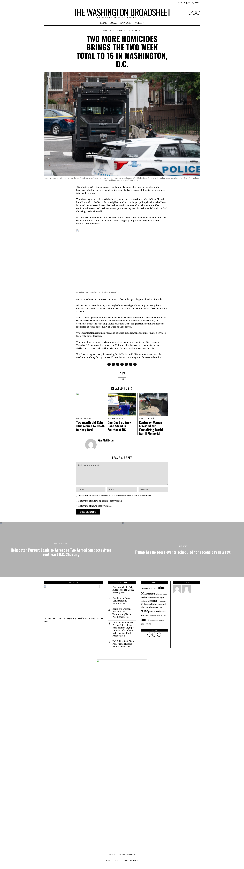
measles (160, 604)
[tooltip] (190, 13)
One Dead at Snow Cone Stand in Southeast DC (120, 426)
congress (149, 588)
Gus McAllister (106, 440)
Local (125, 30)
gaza (149, 597)
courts (155, 588)
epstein (165, 594)
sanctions (163, 612)
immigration (154, 600)
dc (142, 593)
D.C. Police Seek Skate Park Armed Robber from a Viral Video (123, 644)
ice (148, 601)
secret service (145, 615)
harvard (153, 597)
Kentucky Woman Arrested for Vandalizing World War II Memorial (151, 428)
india (161, 601)
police (144, 610)
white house (146, 624)
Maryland (154, 604)
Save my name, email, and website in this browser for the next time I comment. (115, 496)
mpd (147, 607)
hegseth (162, 598)
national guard (153, 607)
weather (161, 620)
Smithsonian (153, 615)
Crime (119, 30)
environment (159, 594)
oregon (160, 607)
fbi (143, 598)
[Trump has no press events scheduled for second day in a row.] (183, 549)
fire (145, 597)
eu (141, 598)
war (157, 620)
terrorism (163, 615)
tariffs (158, 615)
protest (150, 611)
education (151, 593)
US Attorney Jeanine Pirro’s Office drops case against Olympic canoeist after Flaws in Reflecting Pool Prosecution (123, 629)
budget (144, 588)
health (157, 598)
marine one (148, 604)
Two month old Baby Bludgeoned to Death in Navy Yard (90, 426)
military (143, 607)
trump (145, 619)
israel (143, 603)
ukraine (153, 620)
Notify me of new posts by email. (95, 506)
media (164, 604)
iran (164, 600)
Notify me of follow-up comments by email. (100, 500)
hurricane (144, 601)
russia (158, 611)
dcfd (145, 594)
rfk (154, 612)
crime (122, 379)
